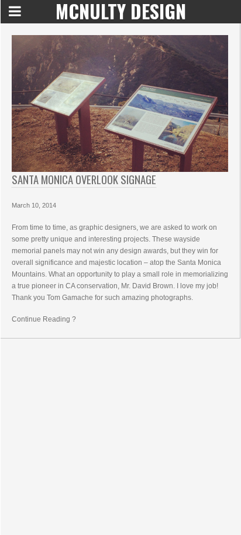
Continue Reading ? (44, 319)
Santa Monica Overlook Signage (84, 179)
